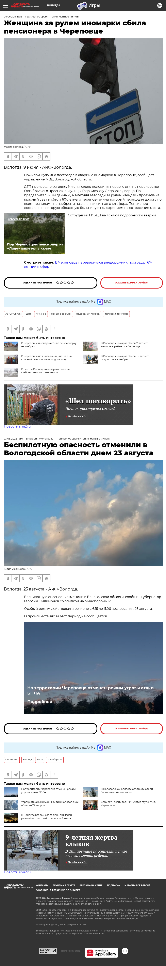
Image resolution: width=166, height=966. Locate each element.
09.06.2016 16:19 (13, 16)
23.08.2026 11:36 (13, 438)
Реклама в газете (64, 885)
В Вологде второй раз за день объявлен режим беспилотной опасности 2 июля (46, 816)
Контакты (42, 885)
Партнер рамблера (70, 951)
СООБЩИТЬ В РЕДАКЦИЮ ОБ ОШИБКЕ (58, 890)
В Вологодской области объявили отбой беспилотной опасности (127, 790)
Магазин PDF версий (137, 885)
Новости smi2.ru (17, 426)
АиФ (28, 146)
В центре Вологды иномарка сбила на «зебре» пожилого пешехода (45, 371)
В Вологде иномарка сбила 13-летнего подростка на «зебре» (125, 358)
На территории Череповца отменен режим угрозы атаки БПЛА (90, 690)
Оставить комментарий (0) (131, 282)
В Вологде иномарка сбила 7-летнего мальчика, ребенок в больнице (125, 345)
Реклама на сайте (91, 885)
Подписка (113, 885)
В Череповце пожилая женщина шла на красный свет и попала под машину (46, 358)
